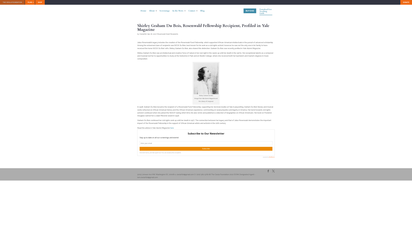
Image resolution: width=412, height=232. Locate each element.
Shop (40, 2)
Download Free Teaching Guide (265, 11)
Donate (406, 2)
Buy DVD (250, 11)
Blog (202, 11)
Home (143, 11)
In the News (177, 11)
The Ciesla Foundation (12, 2)
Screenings (165, 11)
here (172, 128)
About (152, 11)
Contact (191, 11)
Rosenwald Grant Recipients (168, 34)
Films (30, 2)
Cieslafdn (143, 34)
